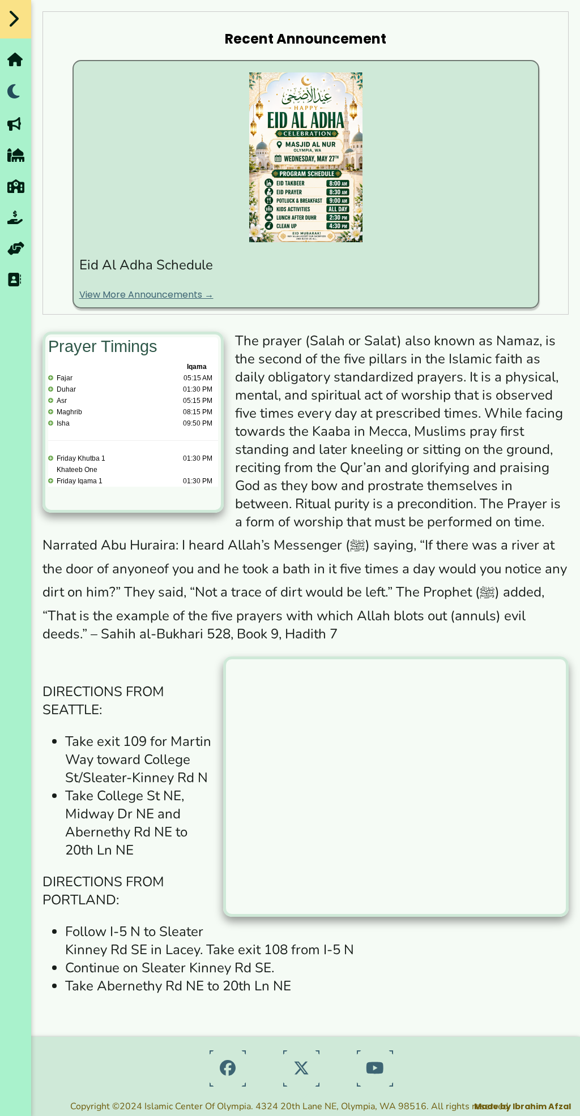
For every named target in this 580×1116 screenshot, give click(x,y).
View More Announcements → (146, 294)
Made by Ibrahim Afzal (522, 1106)
